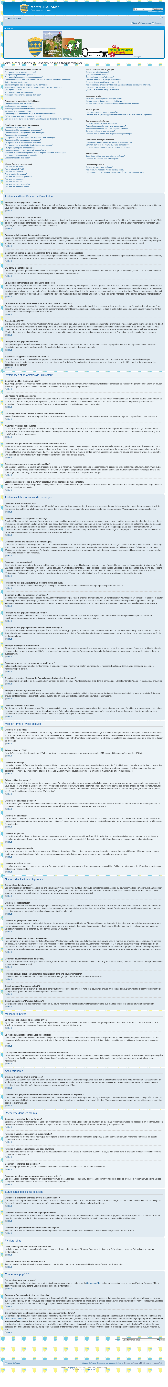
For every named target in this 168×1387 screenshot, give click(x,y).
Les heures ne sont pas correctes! (18, 106)
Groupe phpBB (93, 1283)
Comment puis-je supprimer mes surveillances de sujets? (108, 147)
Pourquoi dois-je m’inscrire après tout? (20, 75)
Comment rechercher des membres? (100, 131)
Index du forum (14, 19)
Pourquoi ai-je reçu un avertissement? (20, 148)
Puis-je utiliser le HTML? (14, 169)
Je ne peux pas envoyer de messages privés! (104, 98)
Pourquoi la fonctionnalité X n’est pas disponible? (105, 170)
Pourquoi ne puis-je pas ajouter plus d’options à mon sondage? (30, 138)
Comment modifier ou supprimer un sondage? (23, 140)
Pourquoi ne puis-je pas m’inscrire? (19, 92)
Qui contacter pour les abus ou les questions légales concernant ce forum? (115, 172)
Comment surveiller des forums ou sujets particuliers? (107, 145)
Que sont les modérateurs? (96, 75)
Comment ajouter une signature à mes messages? (25, 132)
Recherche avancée (155, 12)
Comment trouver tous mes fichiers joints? (102, 159)
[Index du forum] (17, 8)
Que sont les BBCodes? (14, 166)
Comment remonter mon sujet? (17, 158)
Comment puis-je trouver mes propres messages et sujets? (109, 134)
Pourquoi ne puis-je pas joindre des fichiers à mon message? (29, 145)
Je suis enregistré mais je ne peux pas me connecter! (26, 85)
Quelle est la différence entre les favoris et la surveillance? (109, 142)
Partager (137, 57)
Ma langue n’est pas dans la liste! (18, 111)
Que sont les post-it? (13, 182)
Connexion (159, 23)
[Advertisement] (84, 1351)
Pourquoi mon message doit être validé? (21, 155)
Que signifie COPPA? (13, 90)
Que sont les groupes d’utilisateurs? (100, 77)
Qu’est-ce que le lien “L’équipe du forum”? (102, 90)
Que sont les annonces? (14, 179)
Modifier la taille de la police (160, 17)
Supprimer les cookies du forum (110, 1363)
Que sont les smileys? (14, 172)
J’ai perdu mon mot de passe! (16, 82)
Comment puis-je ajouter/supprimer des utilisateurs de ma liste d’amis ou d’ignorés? (119, 115)
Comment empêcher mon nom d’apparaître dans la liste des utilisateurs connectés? (38, 80)
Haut (9, 211)
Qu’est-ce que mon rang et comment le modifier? (24, 116)
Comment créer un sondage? (16, 135)
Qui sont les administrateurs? (97, 72)
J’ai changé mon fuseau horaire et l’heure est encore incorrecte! (30, 109)
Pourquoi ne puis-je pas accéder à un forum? (23, 143)
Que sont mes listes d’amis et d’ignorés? (102, 112)
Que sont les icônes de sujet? (17, 187)
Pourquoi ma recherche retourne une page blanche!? (107, 129)
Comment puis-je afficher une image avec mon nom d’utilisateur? (30, 114)
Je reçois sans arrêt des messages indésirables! (105, 101)
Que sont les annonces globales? (18, 177)
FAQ (135, 23)
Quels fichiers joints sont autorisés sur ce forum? (105, 156)
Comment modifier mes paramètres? (19, 104)
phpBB (72, 1368)
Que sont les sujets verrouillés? (17, 184)
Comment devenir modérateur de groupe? (102, 82)
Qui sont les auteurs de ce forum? (99, 167)
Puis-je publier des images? (16, 174)
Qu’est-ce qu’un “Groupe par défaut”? (101, 87)
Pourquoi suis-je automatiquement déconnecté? (24, 77)
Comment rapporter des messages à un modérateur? (26, 150)
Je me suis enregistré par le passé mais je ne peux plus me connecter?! (33, 87)
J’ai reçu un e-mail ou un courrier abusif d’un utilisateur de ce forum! (112, 104)
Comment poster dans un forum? (18, 127)
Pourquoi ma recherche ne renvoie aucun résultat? (106, 126)
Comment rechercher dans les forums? (101, 123)
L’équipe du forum (89, 1363)
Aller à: (118, 1340)
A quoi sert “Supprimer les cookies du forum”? (23, 95)
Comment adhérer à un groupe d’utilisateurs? (103, 80)
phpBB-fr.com (90, 1369)
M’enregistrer (145, 23)
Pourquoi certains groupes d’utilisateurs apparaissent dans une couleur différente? (118, 85)
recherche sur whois (14, 1318)
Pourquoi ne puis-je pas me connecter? (20, 72)
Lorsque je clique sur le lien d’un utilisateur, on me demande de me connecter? (38, 119)
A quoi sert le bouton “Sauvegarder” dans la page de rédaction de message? (35, 153)
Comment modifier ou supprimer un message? (23, 130)
